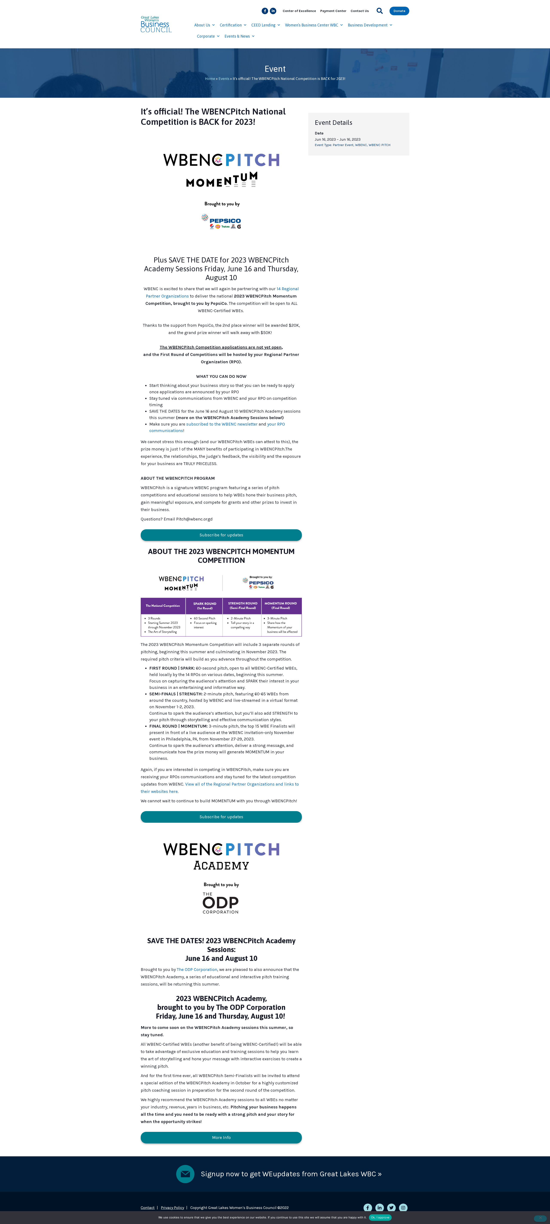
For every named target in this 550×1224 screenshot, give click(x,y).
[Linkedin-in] (273, 11)
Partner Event (343, 145)
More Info (221, 1137)
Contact (148, 1207)
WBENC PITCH (380, 145)
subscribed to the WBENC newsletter (222, 424)
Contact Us (360, 11)
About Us (202, 25)
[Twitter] (391, 1208)
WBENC (361, 145)
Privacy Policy (172, 1207)
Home (210, 78)
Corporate (206, 36)
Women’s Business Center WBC (311, 25)
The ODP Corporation (197, 969)
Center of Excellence (299, 11)
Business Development (368, 25)
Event (275, 68)
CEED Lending (263, 25)
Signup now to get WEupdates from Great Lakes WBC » (291, 1174)
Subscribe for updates (221, 535)
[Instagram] (403, 1208)
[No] (540, 1218)
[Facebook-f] (265, 11)
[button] (379, 10)
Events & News (237, 36)
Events (223, 78)
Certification (231, 25)
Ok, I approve (380, 1217)
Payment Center (333, 11)
